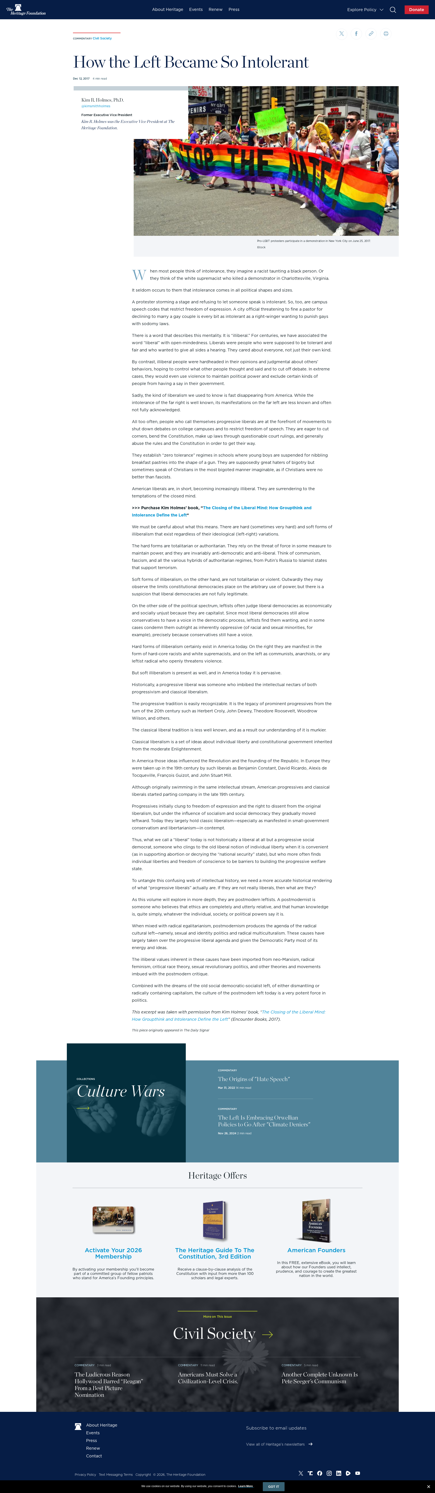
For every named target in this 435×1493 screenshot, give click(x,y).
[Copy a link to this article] (371, 33)
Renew (216, 9)
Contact (94, 1456)
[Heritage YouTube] (357, 1474)
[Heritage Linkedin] (338, 1474)
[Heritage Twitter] (301, 1474)
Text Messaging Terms (116, 1474)
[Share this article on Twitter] (341, 34)
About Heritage (167, 9)
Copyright (143, 1474)
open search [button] (393, 10)
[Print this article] (386, 33)
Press (234, 9)
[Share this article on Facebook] (356, 33)
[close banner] (428, 1487)
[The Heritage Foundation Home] (26, 9)
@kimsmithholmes (95, 106)
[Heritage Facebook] (319, 1474)
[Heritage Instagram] (329, 1474)
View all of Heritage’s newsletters (275, 1444)
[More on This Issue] (267, 1331)
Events (196, 9)
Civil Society (102, 38)
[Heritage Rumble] (348, 1474)
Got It (273, 1486)
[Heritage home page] (78, 1426)
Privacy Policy (85, 1474)
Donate (416, 9)
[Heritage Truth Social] (310, 1474)
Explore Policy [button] (362, 9)
